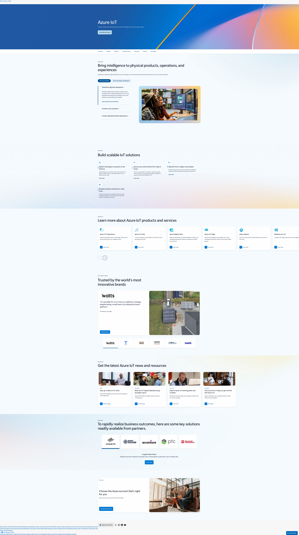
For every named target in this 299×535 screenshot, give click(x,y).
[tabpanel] (149, 110)
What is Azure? (3, 526)
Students (60, 528)
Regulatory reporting (71, 534)
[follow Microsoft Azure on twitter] (116, 525)
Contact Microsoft (17, 534)
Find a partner (33, 528)
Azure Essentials (52, 526)
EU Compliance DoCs (60, 534)
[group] (114, 238)
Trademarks (44, 534)
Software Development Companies (9, 528)
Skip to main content (5, 1)
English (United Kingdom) (6, 530)
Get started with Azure (13, 526)
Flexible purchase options (93, 526)
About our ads (51, 534)
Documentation (41, 528)
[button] (110, 343)
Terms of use (38, 534)
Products (67, 526)
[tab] (104, 80)
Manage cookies (30, 534)
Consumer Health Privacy (6, 534)
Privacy (24, 534)
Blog (46, 528)
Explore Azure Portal (107, 525)
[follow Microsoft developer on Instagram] (119, 525)
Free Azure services (82, 526)
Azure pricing (73, 526)
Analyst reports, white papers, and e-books (84, 528)
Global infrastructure (24, 526)
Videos (96, 528)
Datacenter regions (34, 526)
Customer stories (60, 526)
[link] (100, 52)
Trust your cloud (44, 526)
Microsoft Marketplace (23, 528)
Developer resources (52, 528)
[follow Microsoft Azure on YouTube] (125, 525)
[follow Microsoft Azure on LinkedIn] (122, 525)
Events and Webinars (68, 528)
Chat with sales (292, 533)
